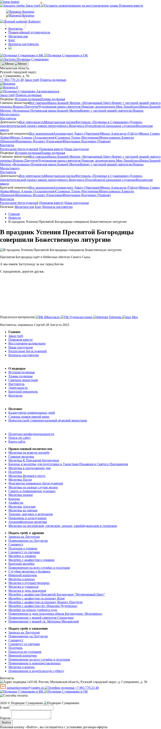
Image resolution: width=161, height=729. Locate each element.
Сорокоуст (15, 544)
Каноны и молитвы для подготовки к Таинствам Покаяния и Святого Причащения (68, 464)
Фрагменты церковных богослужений (35, 483)
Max (134, 317)
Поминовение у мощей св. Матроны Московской (43, 621)
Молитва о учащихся (23, 586)
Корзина (27, 11)
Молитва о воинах (21, 579)
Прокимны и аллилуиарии (27, 518)
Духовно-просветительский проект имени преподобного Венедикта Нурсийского (71, 124)
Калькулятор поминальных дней (31, 412)
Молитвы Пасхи (20, 479)
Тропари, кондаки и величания (30, 514)
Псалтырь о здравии (22, 548)
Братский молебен (21, 563)
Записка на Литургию (24, 536)
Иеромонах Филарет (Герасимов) (39, 141)
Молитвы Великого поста (26, 476)
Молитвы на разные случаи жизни (33, 487)
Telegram (115, 317)
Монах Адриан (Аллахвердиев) (33, 137)
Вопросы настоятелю (23, 44)
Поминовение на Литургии (28, 540)
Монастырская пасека (59, 122)
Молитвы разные (20, 495)
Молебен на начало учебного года (32, 610)
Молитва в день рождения (27, 590)
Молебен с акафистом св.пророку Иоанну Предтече (45, 602)
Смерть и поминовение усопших (32, 491)
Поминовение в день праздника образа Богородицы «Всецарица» (55, 613)
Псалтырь (15, 648)
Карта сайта (16, 441)
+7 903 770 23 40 (12, 80)
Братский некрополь (23, 391)
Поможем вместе (130, 5)
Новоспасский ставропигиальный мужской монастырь (47, 420)
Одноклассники (81, 317)
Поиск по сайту (19, 437)
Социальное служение (120, 126)
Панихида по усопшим (24, 651)
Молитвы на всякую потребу (29, 452)
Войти (6, 722)
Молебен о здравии (22, 556)
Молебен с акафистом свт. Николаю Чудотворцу (43, 606)
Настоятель (8, 118)
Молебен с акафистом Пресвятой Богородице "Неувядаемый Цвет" (56, 594)
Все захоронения (41, 133)
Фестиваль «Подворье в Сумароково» (102, 122)
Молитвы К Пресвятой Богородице (33, 460)
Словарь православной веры (28, 416)
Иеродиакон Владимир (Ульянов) (87, 141)
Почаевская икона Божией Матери (55, 110)
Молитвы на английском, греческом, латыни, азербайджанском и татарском (62, 526)
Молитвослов (18, 36)
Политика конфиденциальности (31, 434)
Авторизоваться (47, 91)
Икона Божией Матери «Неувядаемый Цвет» (80, 103)
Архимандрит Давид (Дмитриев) (76, 133)
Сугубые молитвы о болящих (29, 571)
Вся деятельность (31, 122)
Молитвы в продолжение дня (29, 468)
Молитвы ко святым (22, 510)
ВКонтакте (52, 317)
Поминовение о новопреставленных (34, 663)
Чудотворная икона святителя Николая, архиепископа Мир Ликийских (89, 106)
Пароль (5, 718)
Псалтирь (15, 472)
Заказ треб (33, 5)
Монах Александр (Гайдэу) (119, 133)
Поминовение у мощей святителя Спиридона (41, 617)
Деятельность (18, 387)
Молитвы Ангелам (21, 506)
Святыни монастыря (23, 380)
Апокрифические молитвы (27, 522)
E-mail (4, 707)
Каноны (14, 499)
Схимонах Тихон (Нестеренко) (78, 137)
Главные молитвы (21, 456)
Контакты (7, 145)
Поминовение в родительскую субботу (36, 671)
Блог (11, 40)
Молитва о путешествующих (29, 583)
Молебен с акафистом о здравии (31, 560)
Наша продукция (76, 149)
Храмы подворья (53, 99)
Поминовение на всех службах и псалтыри (39, 567)
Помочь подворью (53, 80)
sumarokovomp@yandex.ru (25, 687)
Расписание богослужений (19, 149)
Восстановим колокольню (26, 343)
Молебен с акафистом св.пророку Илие (36, 598)
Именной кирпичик (22, 575)
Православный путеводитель (29, 32)
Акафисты (15, 502)
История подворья (28, 99)
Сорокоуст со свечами (24, 552)
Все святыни (38, 103)
